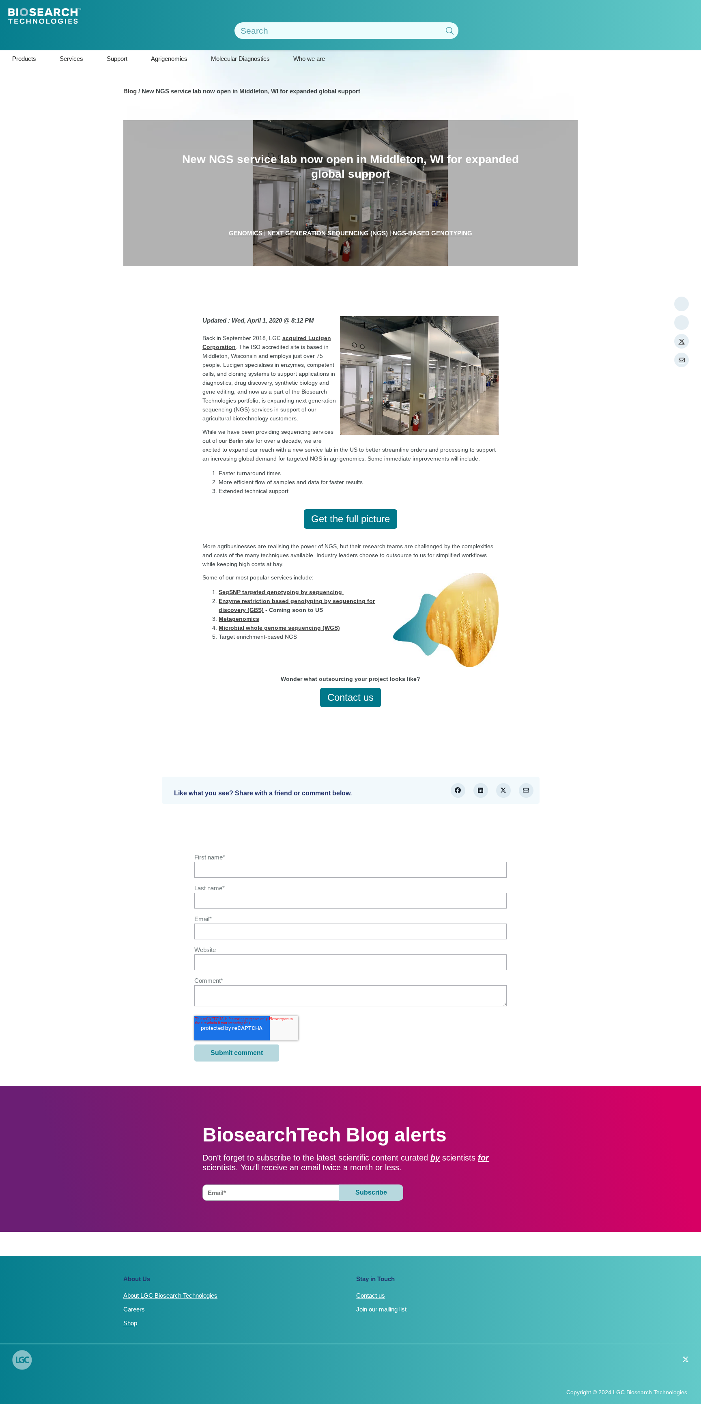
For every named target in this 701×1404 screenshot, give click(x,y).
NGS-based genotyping (432, 233)
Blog (130, 91)
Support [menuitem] (117, 58)
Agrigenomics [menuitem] (169, 58)
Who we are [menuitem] (309, 58)
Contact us (370, 1295)
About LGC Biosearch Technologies (170, 1295)
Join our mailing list (381, 1309)
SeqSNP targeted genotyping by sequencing (281, 592)
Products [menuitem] (24, 58)
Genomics (245, 233)
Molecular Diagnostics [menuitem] (240, 58)
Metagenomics (239, 619)
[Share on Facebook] (458, 790)
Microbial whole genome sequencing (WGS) (279, 627)
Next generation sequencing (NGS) (327, 233)
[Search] (449, 31)
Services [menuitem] (71, 58)
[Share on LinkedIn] (480, 790)
